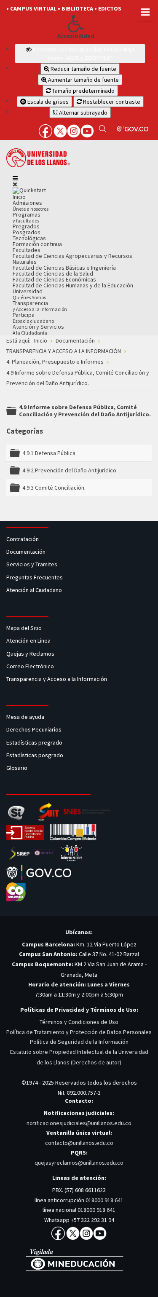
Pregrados (26, 226)
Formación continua (37, 244)
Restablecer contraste (111, 101)
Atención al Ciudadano (34, 590)
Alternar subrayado (82, 112)
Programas (26, 217)
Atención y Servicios (38, 329)
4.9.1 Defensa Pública (48, 453)
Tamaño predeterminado (83, 90)
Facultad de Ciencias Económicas (54, 279)
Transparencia (40, 305)
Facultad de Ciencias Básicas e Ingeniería (64, 267)
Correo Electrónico (31, 666)
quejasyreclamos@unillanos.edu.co (79, 1162)
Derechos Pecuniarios (34, 729)
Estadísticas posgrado (34, 755)
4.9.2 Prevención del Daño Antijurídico (69, 470)
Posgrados (26, 232)
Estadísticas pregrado (34, 742)
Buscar (102, 128)
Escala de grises (47, 101)
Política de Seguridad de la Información (79, 1041)
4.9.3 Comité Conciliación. (54, 487)
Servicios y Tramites (32, 564)
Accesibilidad (75, 36)
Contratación (23, 539)
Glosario (17, 768)
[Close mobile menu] (15, 184)
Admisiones (30, 205)
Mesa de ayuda (25, 717)
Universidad (29, 293)
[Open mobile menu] (15, 178)
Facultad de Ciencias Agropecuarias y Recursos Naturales (72, 258)
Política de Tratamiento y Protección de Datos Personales (79, 1032)
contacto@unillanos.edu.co (79, 1143)
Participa (33, 317)
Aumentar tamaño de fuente (83, 79)
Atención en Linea (28, 640)
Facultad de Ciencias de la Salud (53, 273)
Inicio (19, 197)
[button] (75, 23)
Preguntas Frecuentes (34, 577)
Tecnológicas (29, 238)
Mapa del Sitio (24, 628)
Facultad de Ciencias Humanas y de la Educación (73, 285)
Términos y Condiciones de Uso (79, 1022)
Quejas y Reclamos (31, 653)
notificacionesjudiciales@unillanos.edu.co (79, 1123)
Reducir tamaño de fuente (82, 68)
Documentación (26, 551)
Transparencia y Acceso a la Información (56, 679)
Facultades (26, 250)
